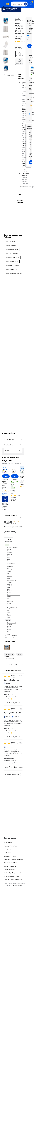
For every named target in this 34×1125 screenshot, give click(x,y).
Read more (7, 691)
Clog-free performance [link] (13, 595)
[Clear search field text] (23, 4)
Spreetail (31, 153)
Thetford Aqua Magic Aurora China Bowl (15, 873)
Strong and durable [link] (12, 547)
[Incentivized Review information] (14, 763)
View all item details (25, 186)
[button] (19, 76)
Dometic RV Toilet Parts (10, 862)
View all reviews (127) (13, 774)
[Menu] (3, 4)
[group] (23, 41)
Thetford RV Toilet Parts (10, 846)
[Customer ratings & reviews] (21, 516)
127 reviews (14, 523)
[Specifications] (21, 445)
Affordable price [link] (12, 607)
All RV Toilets (7, 852)
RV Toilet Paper (8, 842)
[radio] (19, 54)
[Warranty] (20, 450)
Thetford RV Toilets (9, 869)
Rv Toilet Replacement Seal (11, 876)
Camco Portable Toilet (10, 866)
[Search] (25, 4)
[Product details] (21, 439)
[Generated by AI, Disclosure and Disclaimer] (11, 637)
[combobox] (19, 4)
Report (20, 702)
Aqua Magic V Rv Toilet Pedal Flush (13, 859)
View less (14, 635)
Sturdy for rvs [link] (11, 563)
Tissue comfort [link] (11, 623)
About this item (8, 433)
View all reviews (10, 531)
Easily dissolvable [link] (12, 580)
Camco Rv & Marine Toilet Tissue (13, 879)
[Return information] (28, 42)
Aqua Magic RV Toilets (10, 856)
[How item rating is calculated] (22, 526)
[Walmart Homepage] (7, 4)
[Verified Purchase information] (17, 676)
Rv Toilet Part (7, 849)
